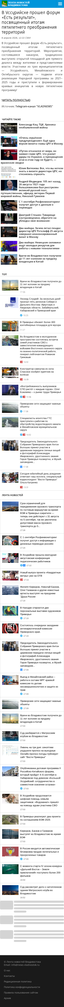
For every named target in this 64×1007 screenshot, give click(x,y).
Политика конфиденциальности (22, 987)
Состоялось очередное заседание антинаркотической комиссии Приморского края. (39, 628)
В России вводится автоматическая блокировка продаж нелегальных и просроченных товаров (40, 851)
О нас (7, 970)
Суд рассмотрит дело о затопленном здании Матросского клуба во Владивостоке (41, 890)
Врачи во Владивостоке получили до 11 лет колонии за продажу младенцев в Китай (40, 284)
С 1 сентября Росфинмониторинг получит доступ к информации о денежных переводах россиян (38, 540)
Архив (7, 998)
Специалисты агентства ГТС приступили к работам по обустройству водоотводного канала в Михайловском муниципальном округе (40, 424)
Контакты (9, 975)
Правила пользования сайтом (21, 992)
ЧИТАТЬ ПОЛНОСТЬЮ (16, 100)
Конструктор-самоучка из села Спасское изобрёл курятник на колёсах (37, 371)
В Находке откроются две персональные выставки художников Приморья (40, 611)
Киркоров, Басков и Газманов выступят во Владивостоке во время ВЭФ (40, 834)
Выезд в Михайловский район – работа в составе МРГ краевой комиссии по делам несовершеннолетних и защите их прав (39, 683)
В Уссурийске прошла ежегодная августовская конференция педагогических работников (38, 558)
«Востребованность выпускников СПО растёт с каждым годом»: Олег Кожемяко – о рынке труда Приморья (40, 389)
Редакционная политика (18, 981)
